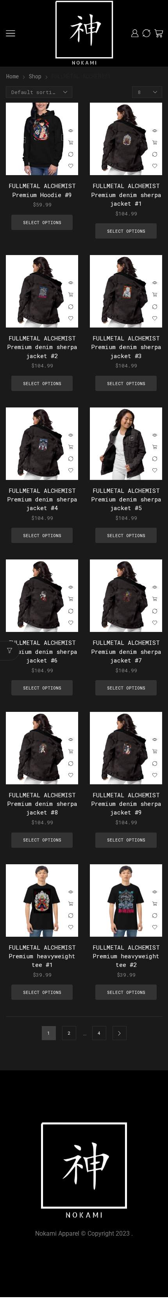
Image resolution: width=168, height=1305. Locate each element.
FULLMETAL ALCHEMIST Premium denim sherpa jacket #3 (126, 346)
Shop (35, 76)
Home (12, 76)
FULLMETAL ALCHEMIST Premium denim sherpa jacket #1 (126, 194)
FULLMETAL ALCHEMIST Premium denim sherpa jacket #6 (42, 651)
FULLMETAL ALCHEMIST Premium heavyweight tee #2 (126, 955)
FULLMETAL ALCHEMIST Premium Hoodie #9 (42, 190)
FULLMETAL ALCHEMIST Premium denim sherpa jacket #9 (126, 803)
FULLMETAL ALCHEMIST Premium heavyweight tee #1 (42, 955)
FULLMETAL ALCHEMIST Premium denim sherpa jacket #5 (126, 499)
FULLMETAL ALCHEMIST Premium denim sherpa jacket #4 (42, 499)
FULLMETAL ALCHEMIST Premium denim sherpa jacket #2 (42, 346)
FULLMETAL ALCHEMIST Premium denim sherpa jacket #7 (126, 651)
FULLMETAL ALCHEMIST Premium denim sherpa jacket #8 (42, 803)
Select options (71, 142)
